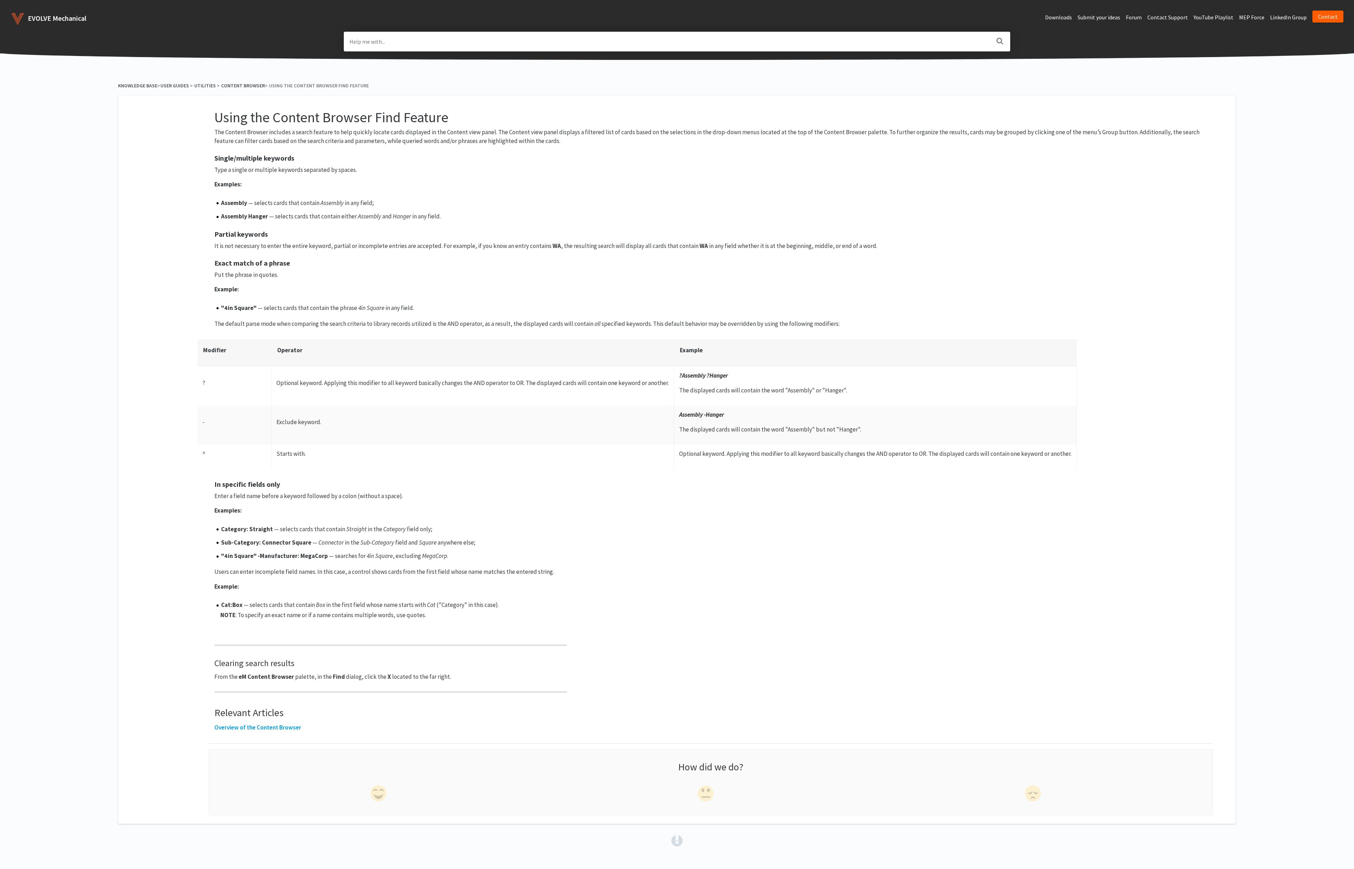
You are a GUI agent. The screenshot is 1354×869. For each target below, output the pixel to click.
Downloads (1058, 17)
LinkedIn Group (1288, 17)
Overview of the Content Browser (257, 727)
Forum (1134, 17)
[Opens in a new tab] (677, 839)
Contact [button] (1328, 16)
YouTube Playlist (1213, 17)
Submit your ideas (1099, 17)
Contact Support (1167, 17)
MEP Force (1251, 17)
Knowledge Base (137, 85)
